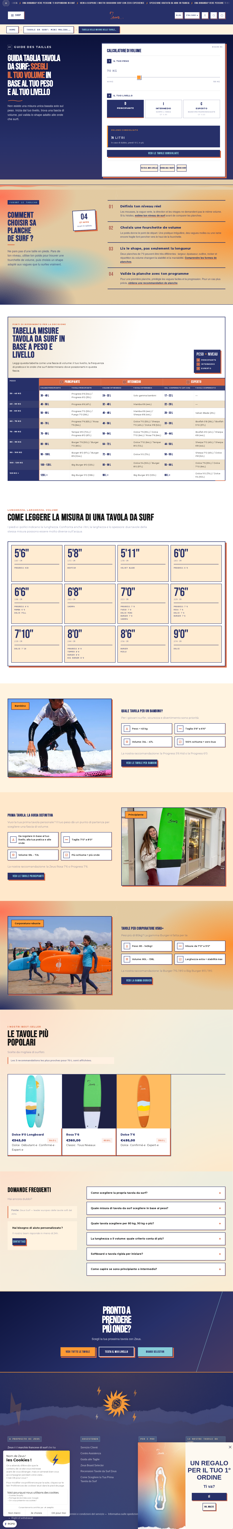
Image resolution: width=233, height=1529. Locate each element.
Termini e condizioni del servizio (86, 1514)
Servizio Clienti (89, 1447)
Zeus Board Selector (92, 1465)
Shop (18, 15)
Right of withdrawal (22, 1518)
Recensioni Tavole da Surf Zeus (98, 1471)
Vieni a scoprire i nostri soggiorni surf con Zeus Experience (53, 3)
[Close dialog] (230, 1447)
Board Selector (155, 1351)
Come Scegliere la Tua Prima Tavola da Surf (97, 1479)
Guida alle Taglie (90, 1459)
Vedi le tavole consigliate (163, 153)
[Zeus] (116, 1403)
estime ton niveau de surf (150, 215)
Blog (178, 15)
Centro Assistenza (91, 1453)
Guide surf (181, 168)
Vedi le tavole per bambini (141, 763)
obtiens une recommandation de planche (153, 283)
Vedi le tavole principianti (28, 876)
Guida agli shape (167, 168)
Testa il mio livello (149, 168)
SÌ (209, 1496)
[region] (116, 429)
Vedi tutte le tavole (78, 1351)
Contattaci (19, 1241)
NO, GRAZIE (209, 1506)
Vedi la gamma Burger (139, 980)
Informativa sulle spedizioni (123, 1514)
